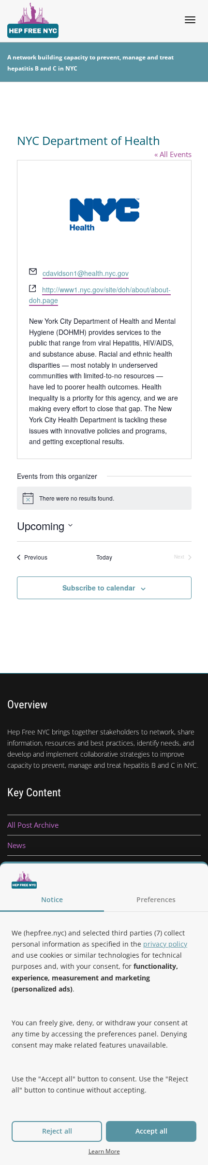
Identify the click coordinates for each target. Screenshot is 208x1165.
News (16, 845)
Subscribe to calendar (98, 587)
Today (104, 557)
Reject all (57, 1131)
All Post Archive (33, 825)
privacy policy (165, 944)
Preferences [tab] (156, 899)
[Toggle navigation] (190, 20)
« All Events (173, 154)
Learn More (104, 1151)
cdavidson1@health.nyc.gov (86, 273)
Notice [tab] (52, 899)
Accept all (151, 1131)
